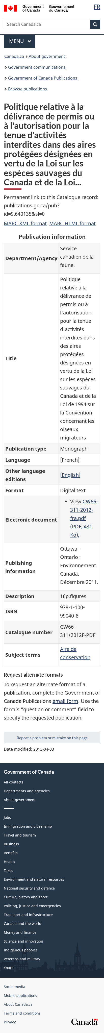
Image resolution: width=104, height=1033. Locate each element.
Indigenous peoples (21, 950)
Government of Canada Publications (42, 78)
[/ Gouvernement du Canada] (39, 8)
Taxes (8, 870)
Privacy (10, 1022)
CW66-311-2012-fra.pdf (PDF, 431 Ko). (84, 518)
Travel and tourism (20, 835)
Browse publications (27, 89)
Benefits (11, 852)
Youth (9, 967)
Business (11, 844)
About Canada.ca (18, 1004)
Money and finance (20, 932)
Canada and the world (22, 923)
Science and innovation (23, 941)
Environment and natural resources (34, 879)
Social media (14, 986)
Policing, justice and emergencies (32, 905)
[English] (70, 475)
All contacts (13, 782)
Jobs (7, 817)
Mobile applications (20, 995)
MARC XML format (25, 223)
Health (9, 861)
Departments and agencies (27, 791)
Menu (17, 41)
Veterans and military (22, 958)
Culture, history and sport (25, 897)
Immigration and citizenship (28, 826)
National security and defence (29, 888)
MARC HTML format (72, 223)
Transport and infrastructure (28, 914)
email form (65, 701)
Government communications (36, 67)
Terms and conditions (22, 1013)
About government (47, 56)
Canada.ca (14, 56)
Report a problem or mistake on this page (52, 737)
